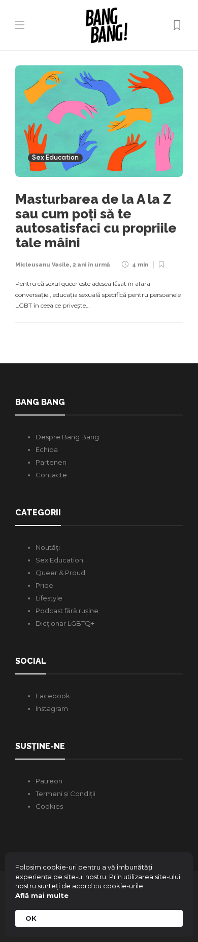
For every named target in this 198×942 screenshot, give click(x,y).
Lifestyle (49, 598)
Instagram (52, 708)
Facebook (53, 696)
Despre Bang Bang (67, 437)
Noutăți (48, 547)
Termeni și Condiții (65, 793)
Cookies (49, 806)
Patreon (49, 781)
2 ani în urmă (91, 264)
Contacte (51, 475)
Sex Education (55, 158)
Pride (44, 585)
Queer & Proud (60, 573)
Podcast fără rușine (67, 611)
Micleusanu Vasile (42, 264)
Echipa (47, 449)
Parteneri (51, 462)
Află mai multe (42, 895)
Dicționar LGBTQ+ (65, 623)
